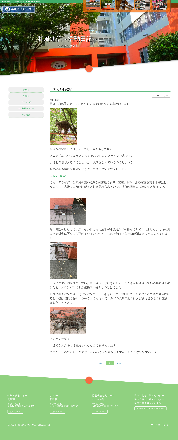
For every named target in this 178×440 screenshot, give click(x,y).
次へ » (119, 363)
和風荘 (26, 96)
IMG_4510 (59, 175)
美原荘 (26, 90)
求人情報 (26, 115)
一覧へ (110, 363)
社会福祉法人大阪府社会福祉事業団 (150, 408)
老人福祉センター (26, 108)
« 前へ (101, 363)
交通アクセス (15, 412)
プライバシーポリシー (160, 425)
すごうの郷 (26, 102)
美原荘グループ (21, 9)
